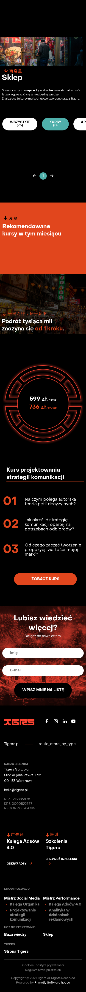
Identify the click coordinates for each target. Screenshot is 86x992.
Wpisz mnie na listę (43, 690)
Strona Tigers (16, 952)
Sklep (48, 935)
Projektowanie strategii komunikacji (23, 915)
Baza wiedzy (15, 935)
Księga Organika (24, 904)
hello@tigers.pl (16, 790)
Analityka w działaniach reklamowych (61, 915)
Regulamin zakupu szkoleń (43, 970)
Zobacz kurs (45, 579)
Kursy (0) (55, 124)
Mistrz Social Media (22, 898)
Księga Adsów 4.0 (65, 904)
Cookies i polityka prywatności (43, 965)
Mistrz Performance (61, 898)
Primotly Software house (52, 982)
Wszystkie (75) (20, 124)
